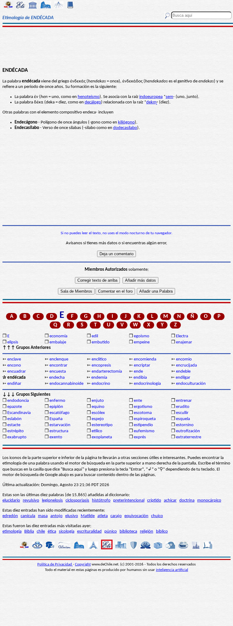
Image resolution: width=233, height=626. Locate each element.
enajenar (184, 342)
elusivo (71, 516)
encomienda (145, 359)
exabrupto (16, 437)
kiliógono (126, 122)
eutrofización (188, 431)
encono (14, 365)
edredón (10, 516)
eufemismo (144, 431)
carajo (116, 516)
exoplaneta (102, 437)
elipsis (12, 342)
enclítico (99, 359)
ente (138, 400)
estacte (13, 425)
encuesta (57, 371)
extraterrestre (188, 437)
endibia (140, 377)
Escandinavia (19, 413)
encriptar (142, 365)
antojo (56, 516)
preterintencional (128, 500)
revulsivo (31, 500)
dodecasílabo (125, 128)
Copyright (83, 564)
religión (146, 531)
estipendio (143, 425)
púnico (110, 531)
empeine (142, 342)
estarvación (59, 425)
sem (169, 97)
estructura (58, 431)
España (55, 419)
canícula (28, 516)
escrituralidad (89, 531)
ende (138, 371)
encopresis (101, 365)
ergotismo (143, 407)
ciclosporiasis (77, 500)
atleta (102, 516)
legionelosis (52, 500)
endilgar (183, 377)
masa (43, 516)
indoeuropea (151, 97)
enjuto (98, 400)
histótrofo (101, 500)
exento (55, 437)
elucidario (11, 500)
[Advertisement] (116, 46)
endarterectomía (107, 371)
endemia (99, 377)
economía (58, 336)
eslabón (14, 419)
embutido (101, 342)
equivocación (136, 516)
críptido (154, 500)
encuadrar (16, 371)
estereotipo (102, 425)
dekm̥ (151, 102)
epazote (14, 407)
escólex (98, 413)
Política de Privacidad (55, 564)
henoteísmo (89, 97)
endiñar (14, 383)
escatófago (59, 413)
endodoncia (18, 400)
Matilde (88, 516)
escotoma (143, 413)
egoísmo (141, 336)
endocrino (101, 383)
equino (98, 407)
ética (52, 531)
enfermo (57, 400)
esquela (183, 419)
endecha (57, 377)
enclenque (58, 359)
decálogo (93, 102)
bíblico (162, 531)
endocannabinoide (66, 383)
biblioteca (128, 531)
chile (41, 531)
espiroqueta (145, 419)
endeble (183, 371)
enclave (14, 359)
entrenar (184, 400)
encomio (184, 359)
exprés (140, 437)
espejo (98, 419)
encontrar (58, 365)
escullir (182, 413)
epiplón (56, 407)
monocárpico (209, 500)
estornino (185, 425)
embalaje (57, 342)
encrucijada (186, 365)
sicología (66, 531)
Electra (182, 336)
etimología (12, 531)
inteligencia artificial (172, 570)
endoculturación (191, 383)
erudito (182, 407)
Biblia (29, 531)
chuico (157, 516)
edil (95, 336)
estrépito (15, 431)
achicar (170, 500)
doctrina (186, 500)
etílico (97, 431)
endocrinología (147, 383)
